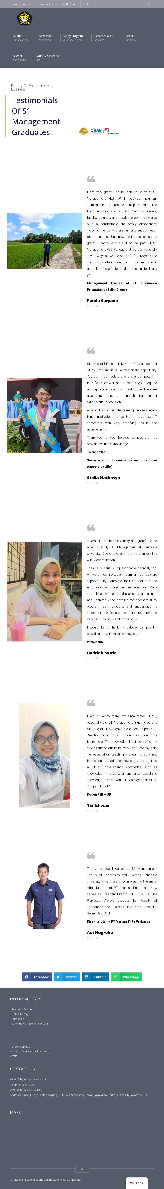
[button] (37, 976)
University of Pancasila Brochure (57, 4)
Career (131, 38)
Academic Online (22, 1009)
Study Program (73, 38)
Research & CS (104, 38)
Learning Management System (30, 1023)
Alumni (19, 58)
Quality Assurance (48, 58)
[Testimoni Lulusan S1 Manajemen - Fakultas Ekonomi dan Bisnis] (21, 18)
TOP (82, 1168)
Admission (45, 38)
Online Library (20, 1014)
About (20, 38)
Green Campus (22, 4)
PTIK (86, 4)
